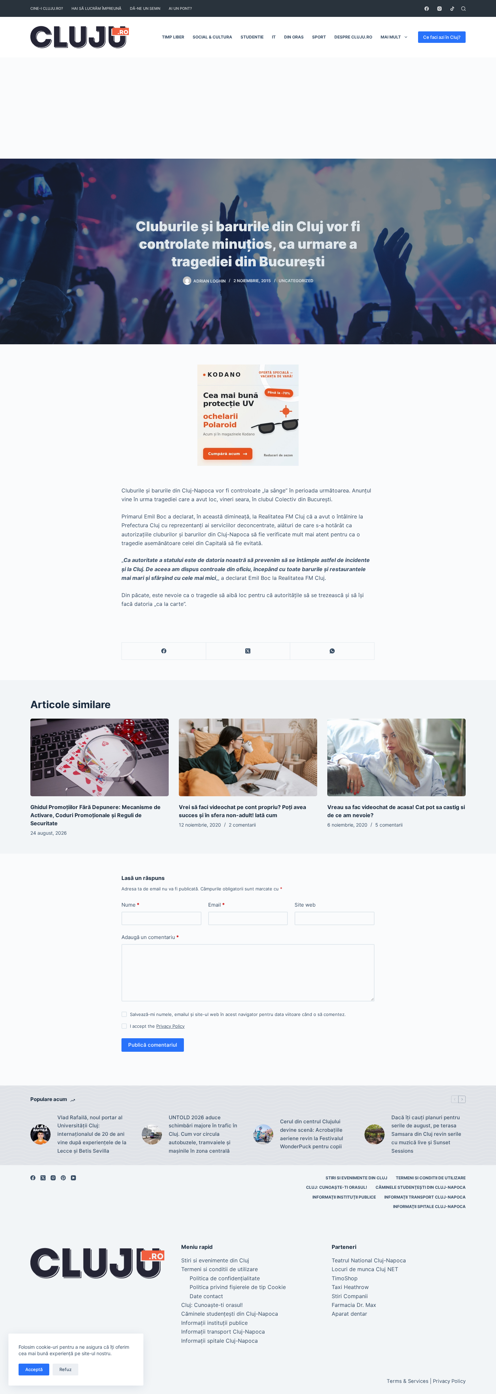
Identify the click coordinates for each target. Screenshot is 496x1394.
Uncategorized (296, 280)
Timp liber (173, 36)
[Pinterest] (63, 1177)
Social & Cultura (212, 36)
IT (274, 36)
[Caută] (463, 8)
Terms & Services (408, 1381)
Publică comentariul (152, 1045)
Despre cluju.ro (353, 36)
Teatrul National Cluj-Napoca (369, 1260)
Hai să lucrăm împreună (96, 8)
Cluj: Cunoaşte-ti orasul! (336, 1187)
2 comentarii (242, 825)
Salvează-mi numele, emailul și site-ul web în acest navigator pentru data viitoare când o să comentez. (238, 1014)
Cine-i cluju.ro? (46, 8)
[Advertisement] (248, 108)
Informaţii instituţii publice (344, 1197)
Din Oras (294, 36)
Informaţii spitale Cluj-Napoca (429, 1206)
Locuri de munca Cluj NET (365, 1269)
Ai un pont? (180, 8)
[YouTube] (73, 1177)
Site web (305, 905)
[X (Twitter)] (248, 651)
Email (216, 905)
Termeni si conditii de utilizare (431, 1177)
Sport (319, 36)
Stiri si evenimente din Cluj (356, 1177)
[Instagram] (439, 8)
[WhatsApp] (332, 651)
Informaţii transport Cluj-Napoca (425, 1197)
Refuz (65, 1369)
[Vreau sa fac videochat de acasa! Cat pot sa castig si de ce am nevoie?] (396, 758)
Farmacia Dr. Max (354, 1305)
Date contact (206, 1296)
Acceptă (34, 1369)
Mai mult (391, 36)
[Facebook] (426, 8)
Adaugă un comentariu (150, 937)
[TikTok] (452, 8)
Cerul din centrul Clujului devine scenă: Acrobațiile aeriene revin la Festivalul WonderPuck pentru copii (311, 1134)
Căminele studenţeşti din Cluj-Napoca (421, 1187)
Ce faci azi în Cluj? (442, 37)
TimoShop (345, 1278)
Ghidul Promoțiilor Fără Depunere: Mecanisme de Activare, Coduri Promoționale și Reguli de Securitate (95, 815)
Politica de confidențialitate (225, 1278)
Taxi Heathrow (350, 1287)
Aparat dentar (349, 1313)
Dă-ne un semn (145, 8)
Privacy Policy (170, 1026)
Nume (130, 905)
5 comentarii (389, 825)
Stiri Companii (350, 1296)
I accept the (157, 1026)
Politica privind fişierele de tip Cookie (238, 1287)
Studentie (252, 36)
